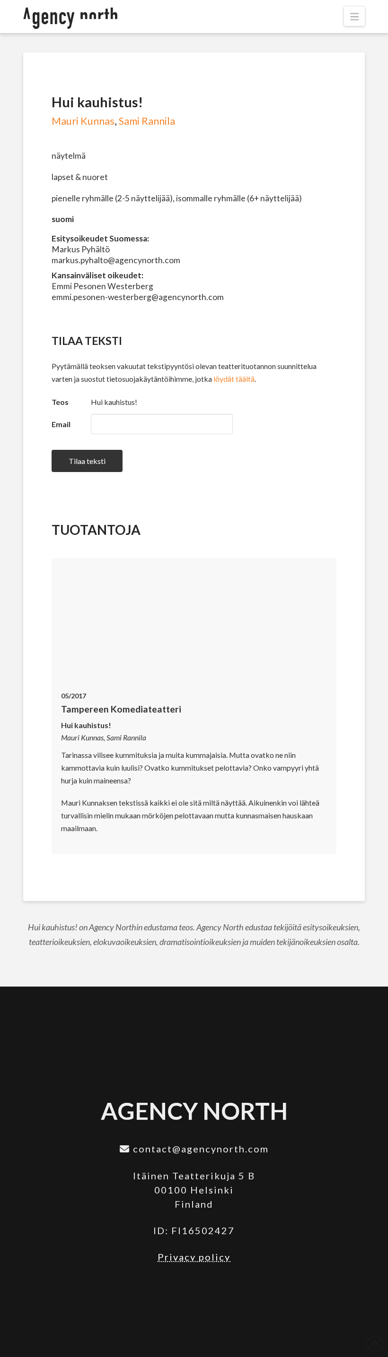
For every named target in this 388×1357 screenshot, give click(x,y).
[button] (354, 16)
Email (61, 424)
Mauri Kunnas (83, 121)
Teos (60, 401)
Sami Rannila (147, 121)
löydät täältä (234, 378)
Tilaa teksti (87, 460)
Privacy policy (194, 1257)
